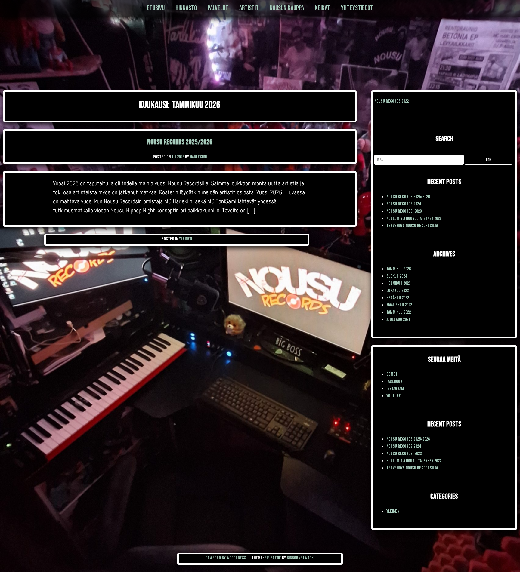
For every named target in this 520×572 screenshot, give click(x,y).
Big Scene (273, 558)
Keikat (322, 8)
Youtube (393, 396)
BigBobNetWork (300, 558)
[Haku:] (419, 159)
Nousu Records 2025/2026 (179, 142)
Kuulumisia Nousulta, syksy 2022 (413, 218)
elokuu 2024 (396, 276)
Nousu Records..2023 (404, 211)
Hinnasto (186, 8)
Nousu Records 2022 (391, 101)
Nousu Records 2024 (403, 204)
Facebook (394, 381)
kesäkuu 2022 (397, 298)
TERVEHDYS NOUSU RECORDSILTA (412, 226)
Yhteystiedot (357, 8)
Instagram (395, 389)
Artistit (249, 8)
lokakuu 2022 (397, 291)
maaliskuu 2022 (399, 305)
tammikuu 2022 (398, 312)
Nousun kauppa (287, 8)
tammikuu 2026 (398, 269)
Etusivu (156, 8)
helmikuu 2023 (398, 283)
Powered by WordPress (226, 558)
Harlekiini (198, 157)
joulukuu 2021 (398, 319)
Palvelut (218, 8)
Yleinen (185, 239)
